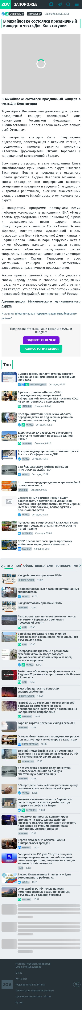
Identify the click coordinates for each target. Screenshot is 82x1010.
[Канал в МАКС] (51, 4)
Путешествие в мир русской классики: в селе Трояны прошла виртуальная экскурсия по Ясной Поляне (48, 525)
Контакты (21, 978)
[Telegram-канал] (60, 4)
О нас (19, 972)
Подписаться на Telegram (41, 348)
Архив (19, 1002)
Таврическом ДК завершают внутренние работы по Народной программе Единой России (45, 435)
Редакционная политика (30, 984)
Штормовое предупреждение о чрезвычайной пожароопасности (49, 484)
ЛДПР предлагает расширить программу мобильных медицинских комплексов (45, 542)
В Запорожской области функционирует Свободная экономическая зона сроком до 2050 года (47, 377)
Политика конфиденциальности (35, 990)
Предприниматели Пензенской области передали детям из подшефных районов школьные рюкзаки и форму (45, 417)
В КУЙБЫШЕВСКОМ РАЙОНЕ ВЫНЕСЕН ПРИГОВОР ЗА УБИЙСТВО (43, 468)
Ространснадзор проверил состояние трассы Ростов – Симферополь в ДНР (48, 453)
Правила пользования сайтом (33, 996)
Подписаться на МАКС (41, 340)
